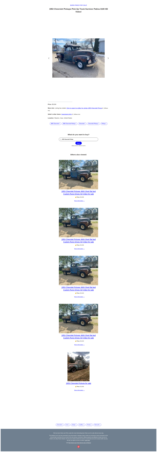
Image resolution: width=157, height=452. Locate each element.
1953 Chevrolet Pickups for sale (78, 383)
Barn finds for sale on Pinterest (84, 442)
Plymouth (96, 424)
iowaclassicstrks (66, 114)
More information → (79, 200)
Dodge (73, 424)
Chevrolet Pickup (93, 123)
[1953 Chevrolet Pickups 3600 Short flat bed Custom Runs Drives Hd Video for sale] (78, 189)
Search (78, 143)
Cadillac (81, 424)
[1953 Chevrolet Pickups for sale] (78, 380)
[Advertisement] (78, 25)
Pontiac (89, 424)
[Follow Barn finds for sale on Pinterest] (78, 447)
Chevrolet (81, 123)
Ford (67, 424)
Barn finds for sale (78, 5)
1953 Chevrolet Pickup (69, 123)
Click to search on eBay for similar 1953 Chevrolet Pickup (84, 108)
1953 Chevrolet (55, 123)
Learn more (87, 440)
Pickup (103, 123)
